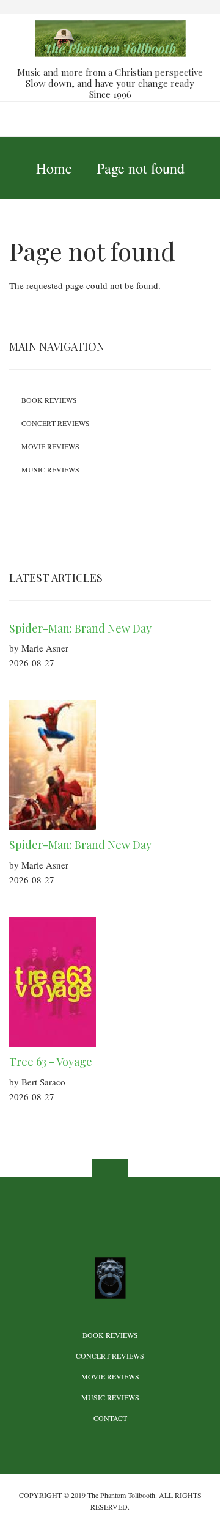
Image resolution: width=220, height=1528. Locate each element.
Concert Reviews (55, 423)
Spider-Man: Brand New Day (80, 628)
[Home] (110, 37)
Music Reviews (50, 469)
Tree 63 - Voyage (50, 1061)
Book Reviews (49, 400)
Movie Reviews (50, 446)
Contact (110, 1418)
